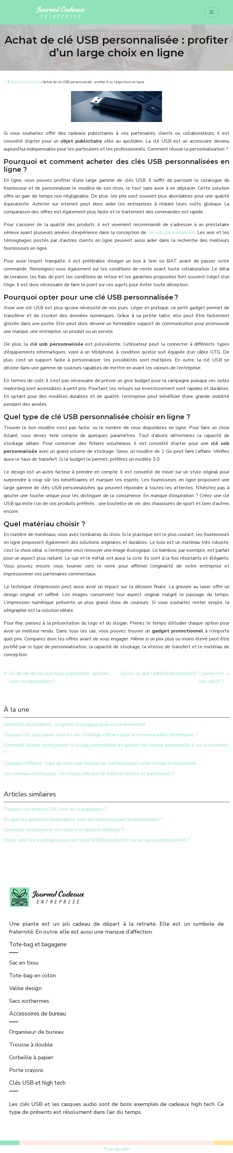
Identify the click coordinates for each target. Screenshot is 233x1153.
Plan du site (116, 1149)
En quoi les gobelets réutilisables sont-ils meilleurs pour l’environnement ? (83, 819)
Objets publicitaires (25, 82)
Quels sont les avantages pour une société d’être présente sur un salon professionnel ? (96, 840)
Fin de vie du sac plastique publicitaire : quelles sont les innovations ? (59, 677)
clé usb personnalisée (171, 232)
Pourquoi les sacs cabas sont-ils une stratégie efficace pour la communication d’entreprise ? (101, 734)
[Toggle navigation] (211, 12)
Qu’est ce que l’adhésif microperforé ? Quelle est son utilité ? (172, 677)
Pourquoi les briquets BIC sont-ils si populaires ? (55, 809)
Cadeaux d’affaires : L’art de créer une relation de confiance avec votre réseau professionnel (100, 763)
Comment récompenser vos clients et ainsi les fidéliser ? (64, 829)
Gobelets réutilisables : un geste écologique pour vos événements (75, 724)
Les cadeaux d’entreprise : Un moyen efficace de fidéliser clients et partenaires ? (89, 773)
